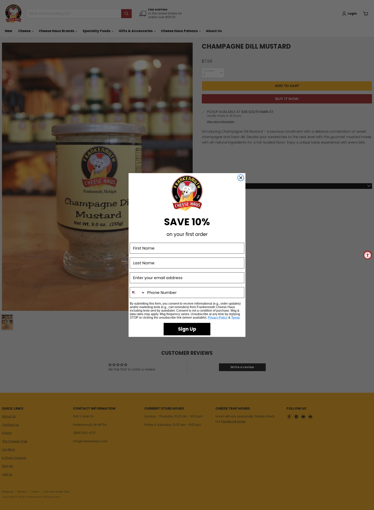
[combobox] (137, 292)
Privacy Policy (218, 317)
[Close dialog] (241, 178)
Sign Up (187, 329)
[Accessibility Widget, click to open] (367, 255)
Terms (235, 317)
